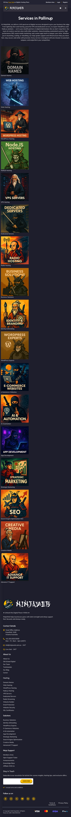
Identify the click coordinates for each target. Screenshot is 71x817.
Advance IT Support (8, 582)
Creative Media (6, 550)
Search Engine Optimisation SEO (12, 519)
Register (65, 2)
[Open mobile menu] (65, 8)
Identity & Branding (7, 329)
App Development (7, 455)
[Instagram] (11, 799)
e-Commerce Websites (9, 392)
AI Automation (6, 424)
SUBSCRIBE (26, 781)
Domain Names (6, 75)
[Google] (34, 799)
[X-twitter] (17, 799)
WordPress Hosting (7, 139)
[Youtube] (22, 799)
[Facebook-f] (5, 799)
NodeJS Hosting (6, 170)
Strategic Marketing (8, 487)
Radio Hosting (6, 265)
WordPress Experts (7, 360)
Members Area (50, 2)
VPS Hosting (5, 202)
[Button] (60, 8)
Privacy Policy (63, 803)
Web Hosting (5, 107)
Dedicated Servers (7, 234)
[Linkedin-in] (28, 799)
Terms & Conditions (52, 804)
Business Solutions (7, 297)
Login (58, 2)
